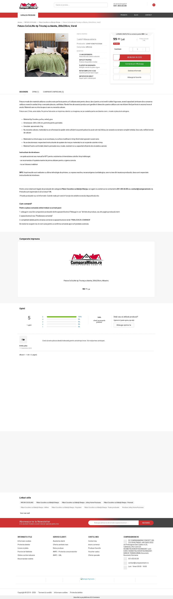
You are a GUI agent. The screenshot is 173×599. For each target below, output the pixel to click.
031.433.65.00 (120, 6)
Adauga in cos (87, 294)
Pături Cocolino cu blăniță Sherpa (49, 22)
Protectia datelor (24, 545)
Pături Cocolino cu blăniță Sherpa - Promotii (118, 502)
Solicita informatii (134, 71)
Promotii (124, 15)
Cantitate (117, 49)
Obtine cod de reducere (26, 555)
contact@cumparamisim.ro (138, 563)
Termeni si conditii (45, 592)
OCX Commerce (95, 597)
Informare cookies (24, 541)
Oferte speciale (94, 555)
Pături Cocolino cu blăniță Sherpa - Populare (66, 507)
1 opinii (79, 39)
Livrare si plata (23, 548)
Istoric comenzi (94, 545)
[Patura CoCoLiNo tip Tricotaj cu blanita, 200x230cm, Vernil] (46, 55)
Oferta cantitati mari (60, 545)
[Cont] (145, 3)
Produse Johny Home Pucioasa (132, 507)
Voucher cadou (93, 552)
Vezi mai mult (25, 513)
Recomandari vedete (25, 559)
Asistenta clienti (59, 541)
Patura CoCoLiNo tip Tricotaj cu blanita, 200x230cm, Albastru (86, 281)
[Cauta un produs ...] (105, 5)
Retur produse (58, 548)
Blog (136, 15)
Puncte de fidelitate (25, 552)
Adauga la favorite (134, 77)
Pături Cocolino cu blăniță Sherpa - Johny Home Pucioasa (81, 502)
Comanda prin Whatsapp (134, 64)
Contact (148, 15)
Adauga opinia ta (90, 39)
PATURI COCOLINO (30, 22)
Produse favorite (94, 548)
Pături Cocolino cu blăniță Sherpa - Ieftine (35, 507)
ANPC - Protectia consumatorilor (65, 552)
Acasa (20, 22)
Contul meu (92, 541)
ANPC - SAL (57, 555)
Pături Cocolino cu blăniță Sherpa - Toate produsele (101, 507)
